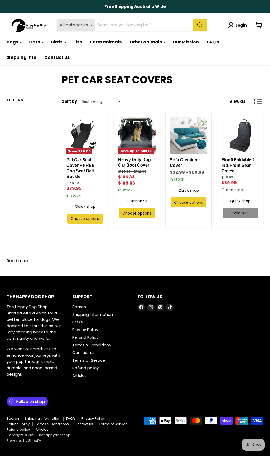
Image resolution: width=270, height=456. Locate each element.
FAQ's (213, 42)
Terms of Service (88, 360)
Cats (35, 42)
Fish (77, 42)
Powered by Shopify (24, 440)
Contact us (57, 57)
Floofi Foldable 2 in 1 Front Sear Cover (238, 165)
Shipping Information (92, 314)
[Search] (200, 25)
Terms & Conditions (91, 345)
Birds (57, 42)
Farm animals (106, 42)
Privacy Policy (85, 329)
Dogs (13, 42)
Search (79, 306)
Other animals (146, 42)
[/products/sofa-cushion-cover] (188, 135)
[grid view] (252, 101)
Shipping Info (21, 57)
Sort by (69, 101)
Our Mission (186, 42)
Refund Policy (85, 337)
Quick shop (85, 206)
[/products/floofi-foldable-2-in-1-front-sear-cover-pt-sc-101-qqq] (240, 135)
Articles (79, 375)
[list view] (259, 101)
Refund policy (85, 368)
